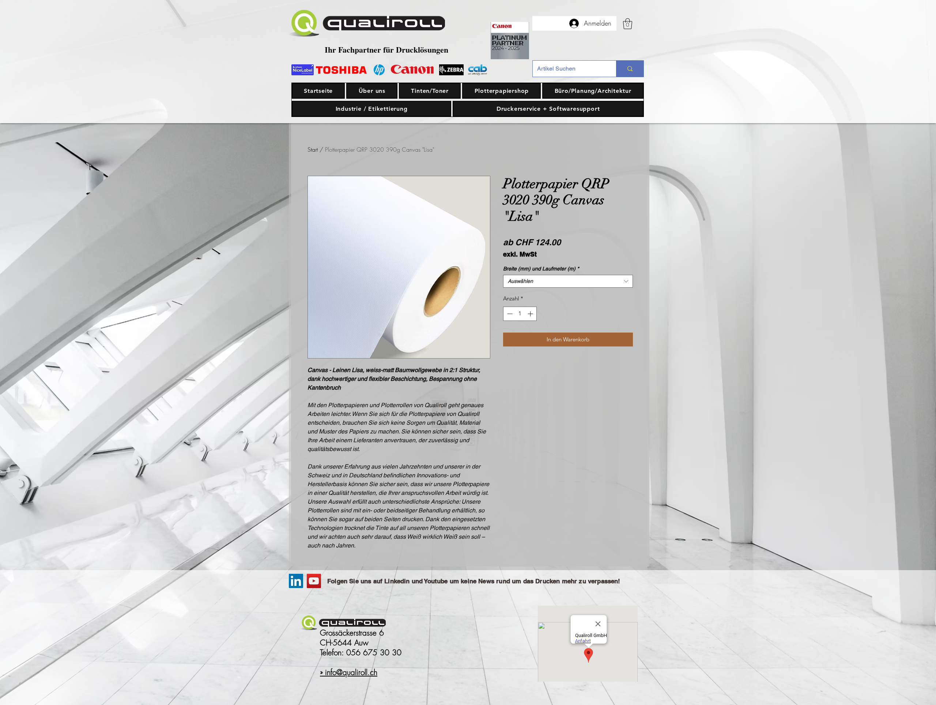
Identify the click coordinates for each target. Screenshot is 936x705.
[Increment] (531, 314)
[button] (627, 23)
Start (312, 149)
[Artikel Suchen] (630, 69)
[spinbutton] (520, 314)
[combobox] (568, 281)
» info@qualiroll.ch (348, 672)
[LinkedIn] (296, 581)
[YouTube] (314, 581)
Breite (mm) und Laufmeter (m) (541, 269)
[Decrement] (509, 314)
